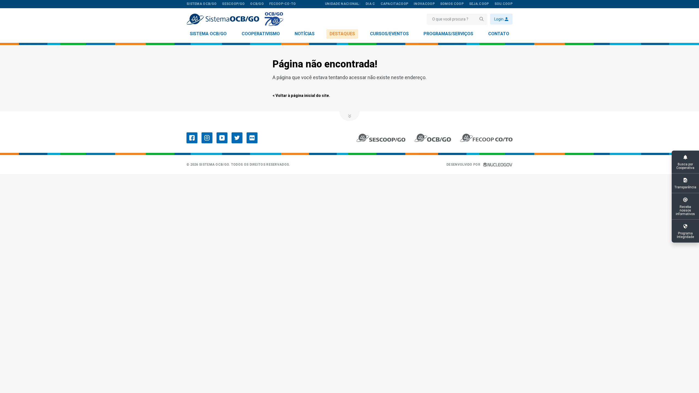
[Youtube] (222, 137)
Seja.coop (479, 4)
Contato (498, 33)
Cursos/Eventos (389, 33)
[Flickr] (252, 137)
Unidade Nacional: (342, 4)
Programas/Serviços (448, 33)
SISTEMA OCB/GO (201, 4)
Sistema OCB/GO (208, 33)
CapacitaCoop (394, 4)
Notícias (305, 33)
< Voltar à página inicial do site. (301, 95)
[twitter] (237, 137)
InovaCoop (424, 4)
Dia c (370, 4)
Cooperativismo (261, 33)
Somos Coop (452, 4)
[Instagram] (207, 137)
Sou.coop (503, 4)
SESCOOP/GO (233, 4)
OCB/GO (257, 4)
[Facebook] (191, 137)
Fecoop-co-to (282, 4)
